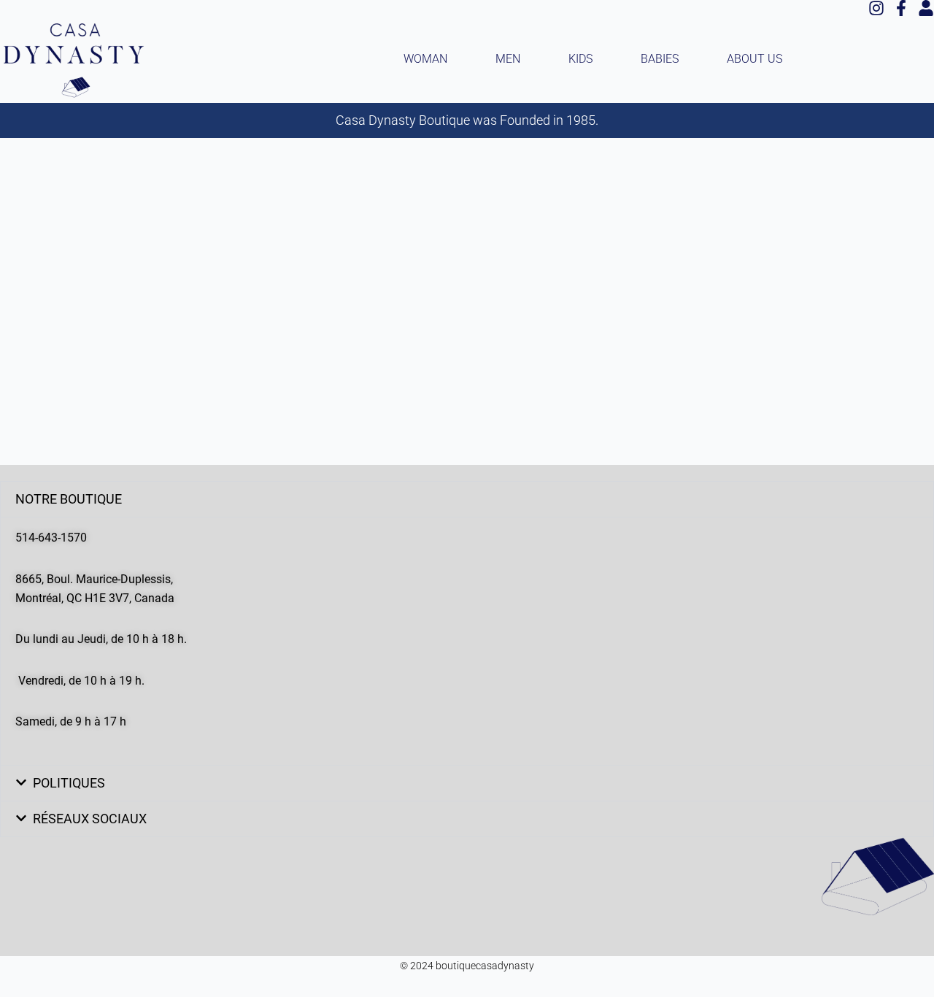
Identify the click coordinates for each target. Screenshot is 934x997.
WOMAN (425, 59)
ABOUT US (754, 59)
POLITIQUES (69, 782)
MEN (507, 59)
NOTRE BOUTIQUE (68, 499)
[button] (467, 499)
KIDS (580, 59)
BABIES (660, 59)
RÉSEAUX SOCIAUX (90, 818)
